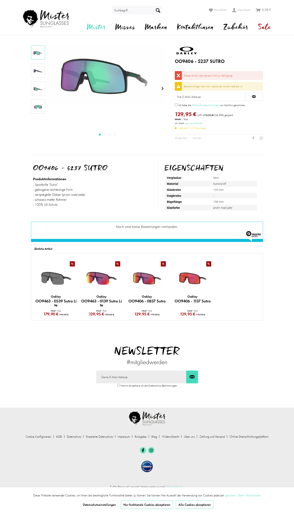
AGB (59, 436)
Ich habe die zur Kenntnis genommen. (212, 105)
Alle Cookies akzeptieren (194, 505)
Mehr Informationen (249, 495)
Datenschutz (74, 436)
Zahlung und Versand (212, 436)
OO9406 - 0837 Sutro (147, 299)
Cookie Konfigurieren (38, 436)
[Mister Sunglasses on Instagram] (151, 450)
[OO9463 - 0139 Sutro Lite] (101, 278)
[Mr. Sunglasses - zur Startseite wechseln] (48, 18)
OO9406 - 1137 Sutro (193, 299)
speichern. (231, 495)
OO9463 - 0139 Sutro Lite (101, 300)
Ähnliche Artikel (43, 249)
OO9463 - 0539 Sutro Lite (56, 300)
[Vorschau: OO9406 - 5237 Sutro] (38, 53)
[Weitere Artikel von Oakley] (211, 51)
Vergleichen (181, 138)
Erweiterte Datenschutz (99, 436)
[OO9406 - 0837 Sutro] (147, 278)
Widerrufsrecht (170, 436)
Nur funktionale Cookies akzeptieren (146, 505)
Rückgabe (141, 436)
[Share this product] (253, 138)
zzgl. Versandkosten (193, 123)
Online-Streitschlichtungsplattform (249, 436)
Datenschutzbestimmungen (206, 105)
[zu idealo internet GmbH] (147, 466)
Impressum (124, 436)
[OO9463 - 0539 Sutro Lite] (56, 278)
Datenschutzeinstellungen (99, 505)
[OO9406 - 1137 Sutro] (193, 278)
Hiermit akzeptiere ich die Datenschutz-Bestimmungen (149, 385)
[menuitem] (106, 10)
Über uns (189, 436)
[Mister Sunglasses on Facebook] (143, 450)
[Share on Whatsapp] (261, 138)
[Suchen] (158, 10)
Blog (154, 436)
